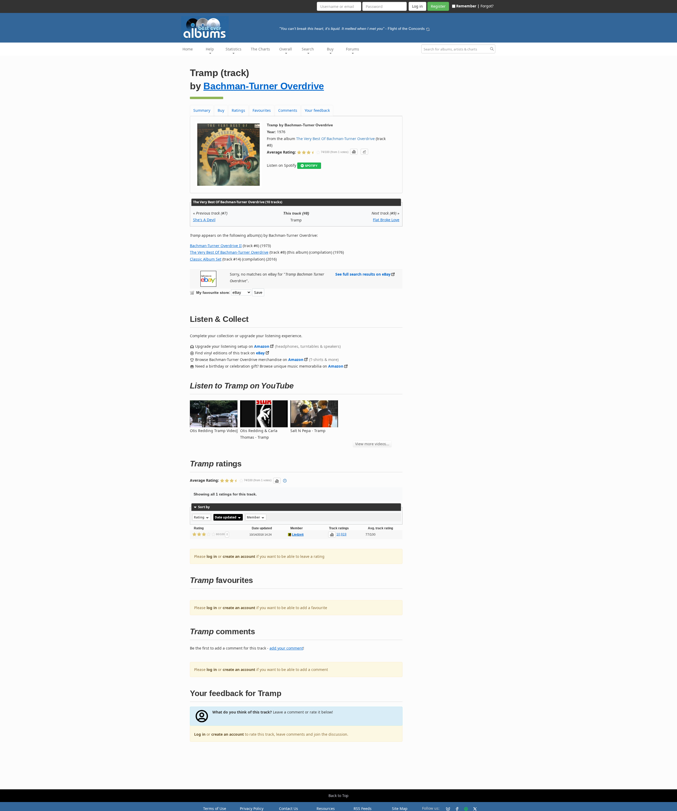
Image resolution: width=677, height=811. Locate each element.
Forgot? (487, 5)
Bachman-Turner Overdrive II (216, 245)
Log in (199, 734)
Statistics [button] (233, 49)
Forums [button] (352, 49)
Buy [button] (330, 49)
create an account (239, 556)
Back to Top (338, 795)
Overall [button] (285, 49)
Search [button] (308, 49)
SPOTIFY (311, 165)
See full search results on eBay (363, 274)
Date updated (226, 517)
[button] (354, 152)
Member (254, 517)
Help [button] (210, 49)
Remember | (467, 5)
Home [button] (187, 49)
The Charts (260, 49)
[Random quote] (428, 28)
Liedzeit (298, 534)
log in (212, 556)
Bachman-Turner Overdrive (263, 86)
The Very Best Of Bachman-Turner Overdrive (335, 138)
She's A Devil (204, 219)
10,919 (341, 534)
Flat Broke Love (386, 219)
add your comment (286, 648)
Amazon (261, 346)
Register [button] (438, 6)
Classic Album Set (205, 259)
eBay (260, 352)
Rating (199, 517)
